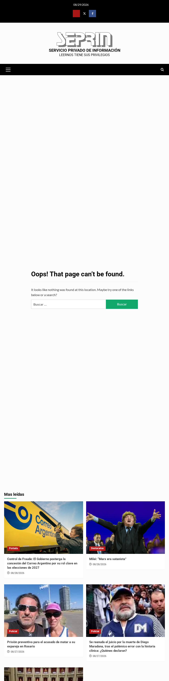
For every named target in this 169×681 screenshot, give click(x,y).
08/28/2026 (17, 573)
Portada (13, 548)
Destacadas (97, 548)
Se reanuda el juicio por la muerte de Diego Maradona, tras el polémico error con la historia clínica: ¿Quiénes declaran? (122, 646)
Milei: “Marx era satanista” (107, 559)
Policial (13, 631)
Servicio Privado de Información (84, 50)
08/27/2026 (17, 651)
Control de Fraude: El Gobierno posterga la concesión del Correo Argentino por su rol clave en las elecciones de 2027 (42, 563)
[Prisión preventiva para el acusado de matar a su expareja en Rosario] (43, 610)
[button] (8, 69)
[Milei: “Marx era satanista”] (125, 527)
